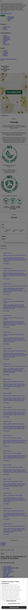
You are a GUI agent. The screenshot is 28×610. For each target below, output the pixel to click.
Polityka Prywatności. (11, 600)
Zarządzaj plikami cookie (14, 603)
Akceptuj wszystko (14, 607)
